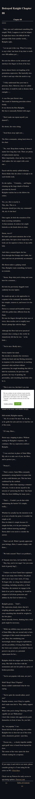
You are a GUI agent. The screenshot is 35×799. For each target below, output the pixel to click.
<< (6, 782)
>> (22, 786)
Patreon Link (20, 779)
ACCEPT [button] (17, 404)
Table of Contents (23, 782)
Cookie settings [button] (8, 404)
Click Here (16, 770)
